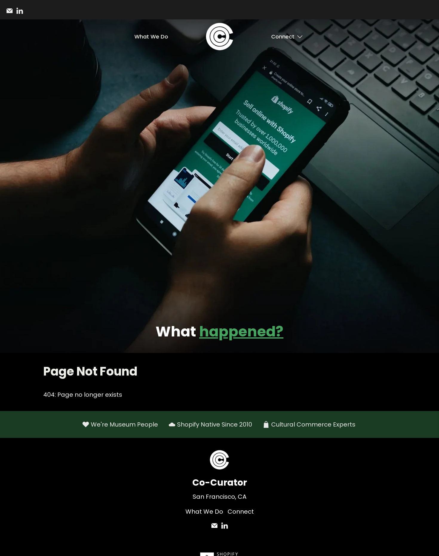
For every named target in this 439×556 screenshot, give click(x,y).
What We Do (151, 36)
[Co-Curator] (219, 36)
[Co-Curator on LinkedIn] (21, 12)
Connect (282, 36)
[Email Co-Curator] (11, 12)
